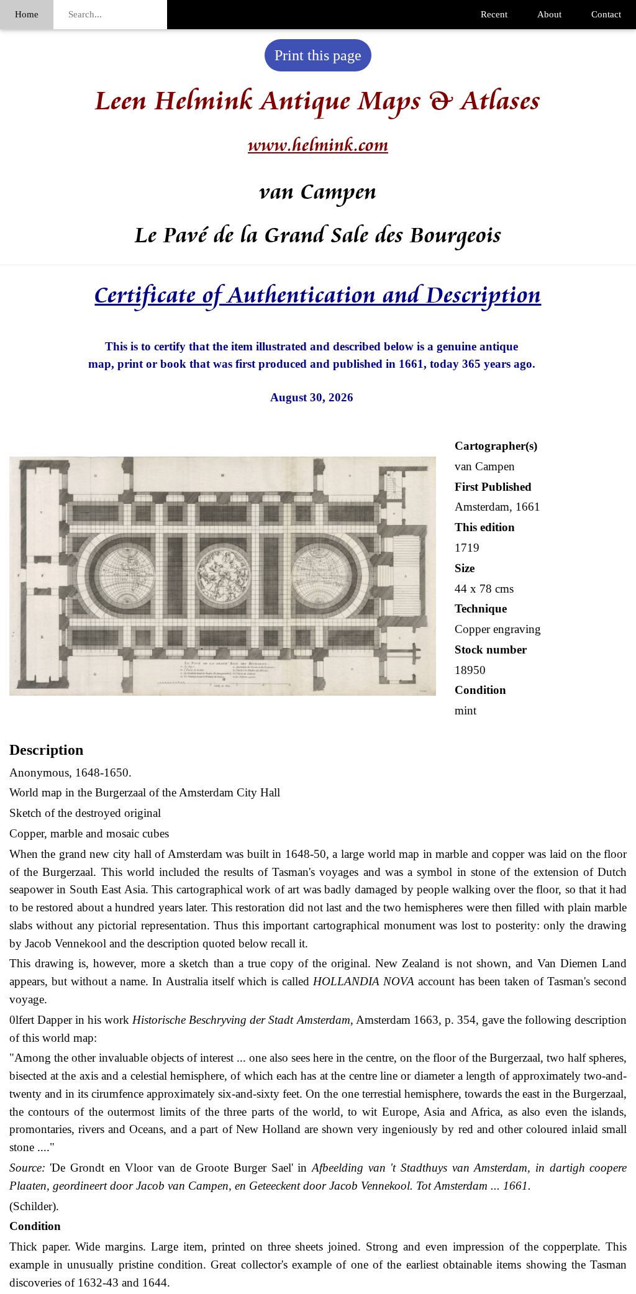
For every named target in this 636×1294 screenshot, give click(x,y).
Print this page (318, 55)
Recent (494, 14)
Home (27, 14)
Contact (606, 14)
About (549, 14)
